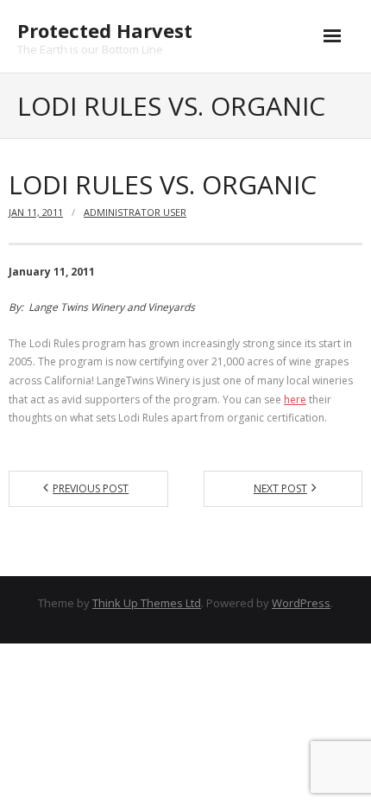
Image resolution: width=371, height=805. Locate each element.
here (295, 399)
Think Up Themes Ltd (146, 603)
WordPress (301, 603)
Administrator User (135, 212)
